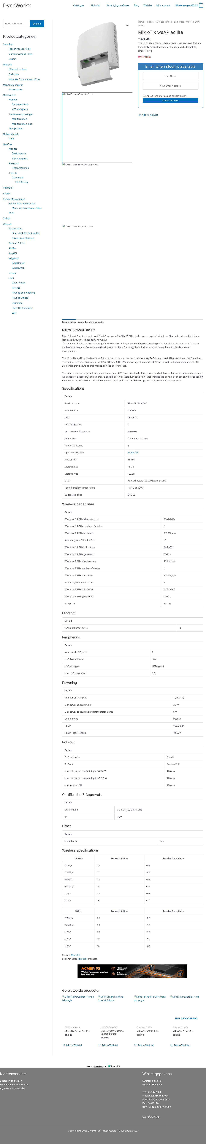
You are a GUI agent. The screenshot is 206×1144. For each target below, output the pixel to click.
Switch (12, 58)
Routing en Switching (23, 292)
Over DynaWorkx (151, 1116)
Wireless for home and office (24, 79)
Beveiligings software (118, 5)
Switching (17, 302)
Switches (14, 74)
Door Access (18, 282)
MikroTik (7, 64)
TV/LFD (13, 173)
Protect (16, 287)
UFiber (12, 273)
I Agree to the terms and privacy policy (165, 95)
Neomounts (9, 95)
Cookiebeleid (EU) (128, 1130)
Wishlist (147, 5)
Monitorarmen (19, 118)
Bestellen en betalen (11, 1080)
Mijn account (163, 5)
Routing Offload (20, 297)
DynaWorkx (17, 5)
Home (141, 22)
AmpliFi (13, 253)
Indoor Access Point (19, 48)
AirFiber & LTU (16, 243)
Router (6, 193)
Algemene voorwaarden (12, 1088)
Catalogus (78, 5)
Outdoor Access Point (20, 53)
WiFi (14, 313)
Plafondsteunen (20, 167)
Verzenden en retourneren (14, 1084)
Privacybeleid (109, 1130)
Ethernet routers (18, 69)
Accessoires (15, 89)
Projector (14, 163)
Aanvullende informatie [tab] (91, 322)
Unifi (11, 278)
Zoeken (37, 23)
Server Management (14, 199)
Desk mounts (19, 153)
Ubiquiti (95, 5)
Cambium (8, 44)
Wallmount (17, 177)
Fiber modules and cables (25, 233)
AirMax (12, 248)
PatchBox (8, 187)
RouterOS (133, 452)
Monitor (13, 99)
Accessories (15, 228)
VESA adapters (20, 109)
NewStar (7, 144)
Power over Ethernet (23, 238)
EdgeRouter (18, 262)
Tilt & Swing (21, 182)
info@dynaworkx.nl (159, 1099)
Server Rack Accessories (22, 203)
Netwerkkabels (11, 134)
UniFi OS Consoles (22, 308)
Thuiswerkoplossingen (21, 114)
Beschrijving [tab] (69, 322)
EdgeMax (14, 258)
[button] (127, 25)
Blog (136, 5)
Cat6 (11, 138)
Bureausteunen (20, 104)
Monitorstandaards (13, 84)
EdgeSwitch (18, 267)
